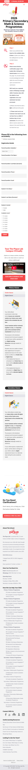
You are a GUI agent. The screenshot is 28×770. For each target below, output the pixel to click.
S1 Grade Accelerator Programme (14, 660)
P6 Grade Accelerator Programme (14, 629)
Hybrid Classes (9, 393)
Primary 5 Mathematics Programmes (13, 620)
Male (4, 210)
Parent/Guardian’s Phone (8, 172)
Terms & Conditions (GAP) (9, 760)
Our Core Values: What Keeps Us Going (13, 742)
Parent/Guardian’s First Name (9, 155)
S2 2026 (5, 226)
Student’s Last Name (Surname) (9, 197)
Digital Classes (9, 295)
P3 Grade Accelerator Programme (14, 592)
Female (5, 208)
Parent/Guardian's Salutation (9, 148)
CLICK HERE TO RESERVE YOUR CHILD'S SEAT (14, 278)
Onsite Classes (9, 293)
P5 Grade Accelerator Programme (14, 610)
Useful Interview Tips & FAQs (10, 752)
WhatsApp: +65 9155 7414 (18, 1)
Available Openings (8, 749)
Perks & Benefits (7, 747)
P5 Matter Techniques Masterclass (14, 616)
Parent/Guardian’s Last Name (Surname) (11, 163)
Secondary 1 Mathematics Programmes (13, 670)
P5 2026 (5, 220)
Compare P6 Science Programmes (14, 655)
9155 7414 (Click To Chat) (15, 573)
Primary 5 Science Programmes (12, 607)
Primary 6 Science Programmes (12, 627)
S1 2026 (5, 224)
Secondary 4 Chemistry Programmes (13, 702)
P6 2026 (5, 222)
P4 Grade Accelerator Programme (14, 601)
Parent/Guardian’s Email (7, 180)
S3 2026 (5, 228)
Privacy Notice (20, 760)
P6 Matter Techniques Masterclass (14, 642)
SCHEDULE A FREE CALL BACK (12, 516)
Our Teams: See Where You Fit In (11, 745)
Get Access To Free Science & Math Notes (13, 727)
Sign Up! (7, 1)
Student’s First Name (7, 189)
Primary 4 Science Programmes (12, 598)
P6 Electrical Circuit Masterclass (13, 644)
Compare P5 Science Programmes (14, 618)
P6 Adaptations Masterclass (13, 649)
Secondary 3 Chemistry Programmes (13, 688)
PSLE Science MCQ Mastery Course (15, 636)
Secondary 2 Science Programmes (12, 676)
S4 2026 (5, 230)
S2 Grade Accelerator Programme (14, 679)
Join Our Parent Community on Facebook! (13, 729)
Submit (5, 234)
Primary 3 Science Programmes (12, 590)
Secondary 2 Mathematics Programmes (14, 681)
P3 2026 (5, 216)
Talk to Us (13, 762)
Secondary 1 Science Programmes (12, 657)
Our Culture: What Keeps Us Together (12, 740)
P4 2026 (5, 218)
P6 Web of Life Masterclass (12, 646)
